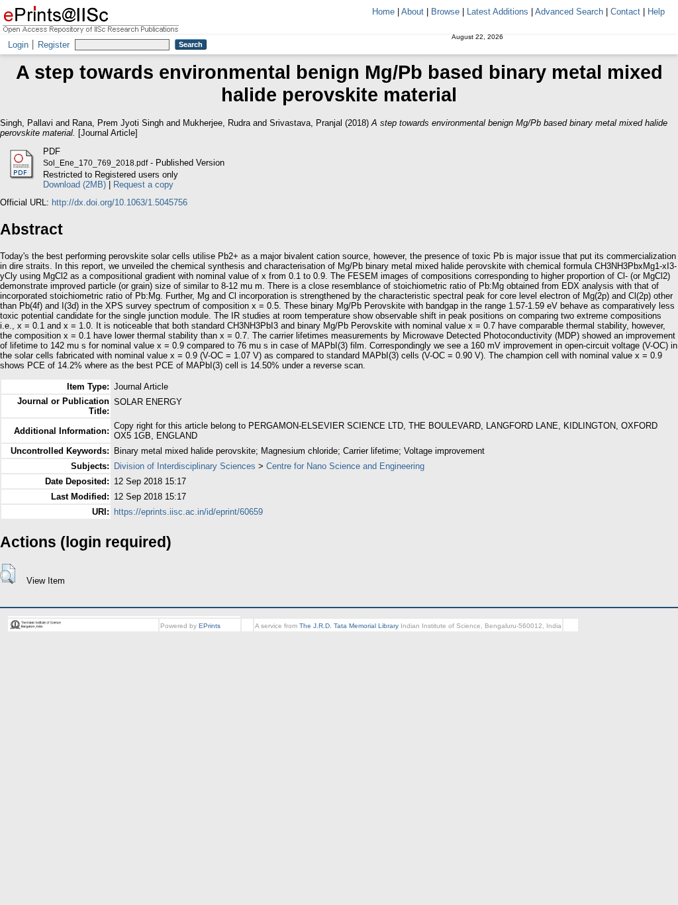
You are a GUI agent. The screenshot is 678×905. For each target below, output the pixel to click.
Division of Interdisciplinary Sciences (185, 466)
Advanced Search (569, 12)
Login (18, 45)
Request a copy (143, 184)
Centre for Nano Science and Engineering (345, 466)
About (412, 12)
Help (656, 12)
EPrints (209, 625)
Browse (445, 12)
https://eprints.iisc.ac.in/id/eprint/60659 (188, 512)
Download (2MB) (74, 184)
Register (54, 45)
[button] (7, 574)
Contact (625, 12)
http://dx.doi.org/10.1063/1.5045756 (119, 202)
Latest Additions (497, 12)
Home (383, 12)
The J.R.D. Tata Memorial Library (349, 625)
